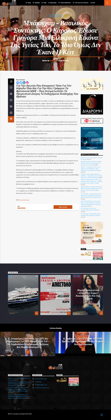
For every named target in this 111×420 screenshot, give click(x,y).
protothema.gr (25, 200)
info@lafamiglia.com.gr (41, 385)
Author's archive (63, 207)
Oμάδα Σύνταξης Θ (13, 312)
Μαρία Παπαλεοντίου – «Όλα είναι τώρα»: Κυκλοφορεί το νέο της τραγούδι (88, 294)
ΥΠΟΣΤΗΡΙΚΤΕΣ (65, 2)
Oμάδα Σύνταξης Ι (46, 312)
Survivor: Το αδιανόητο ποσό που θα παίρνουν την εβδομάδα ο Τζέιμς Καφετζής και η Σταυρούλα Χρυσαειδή (91, 168)
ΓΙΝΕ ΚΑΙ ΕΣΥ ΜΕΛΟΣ (81, 2)
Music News (53, 2)
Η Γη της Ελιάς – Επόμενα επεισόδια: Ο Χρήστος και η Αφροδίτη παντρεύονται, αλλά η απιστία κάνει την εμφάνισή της (91, 195)
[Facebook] (17, 82)
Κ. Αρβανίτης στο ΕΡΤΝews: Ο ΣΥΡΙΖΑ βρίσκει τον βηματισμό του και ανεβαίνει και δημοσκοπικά (83, 341)
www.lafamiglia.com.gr (41, 379)
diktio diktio (54, 60)
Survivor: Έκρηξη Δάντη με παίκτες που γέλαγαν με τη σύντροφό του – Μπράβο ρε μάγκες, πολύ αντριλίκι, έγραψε (91, 181)
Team (44, 2)
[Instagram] (27, 82)
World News (57, 16)
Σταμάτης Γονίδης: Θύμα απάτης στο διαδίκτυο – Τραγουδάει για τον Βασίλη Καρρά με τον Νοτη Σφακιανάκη (91, 175)
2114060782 (38, 382)
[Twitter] (20, 82)
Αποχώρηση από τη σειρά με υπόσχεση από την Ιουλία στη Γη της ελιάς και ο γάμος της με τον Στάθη (91, 163)
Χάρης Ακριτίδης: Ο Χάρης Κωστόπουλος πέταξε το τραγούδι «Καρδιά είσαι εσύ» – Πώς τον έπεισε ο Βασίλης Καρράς (92, 188)
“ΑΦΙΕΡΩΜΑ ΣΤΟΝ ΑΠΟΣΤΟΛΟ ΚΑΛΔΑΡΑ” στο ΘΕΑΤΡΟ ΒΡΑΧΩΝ (56, 294)
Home (29, 2)
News (51, 16)
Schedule (37, 2)
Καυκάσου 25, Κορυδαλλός (42, 388)
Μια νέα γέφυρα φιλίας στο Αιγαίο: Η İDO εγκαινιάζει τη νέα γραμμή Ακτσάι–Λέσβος (23, 294)
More (93, 2)
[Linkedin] (24, 82)
